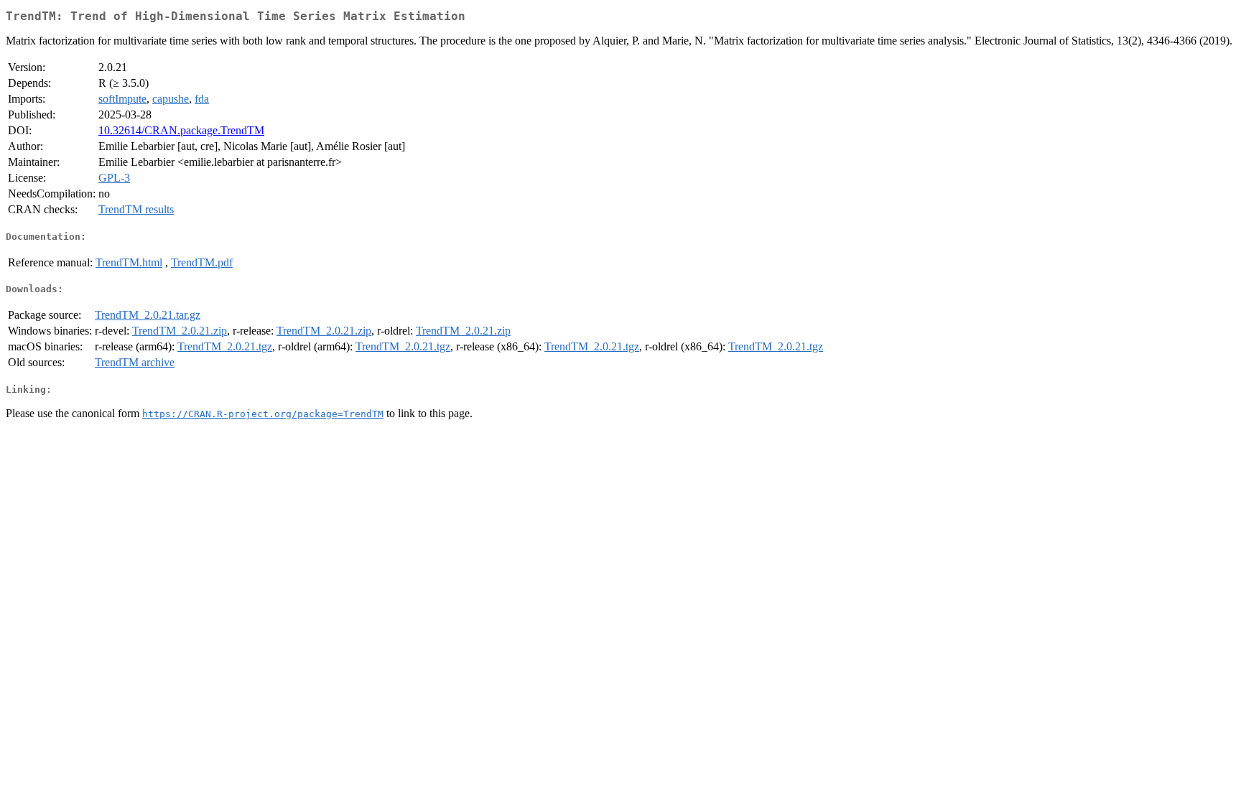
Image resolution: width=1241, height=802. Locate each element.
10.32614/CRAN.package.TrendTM (181, 130)
